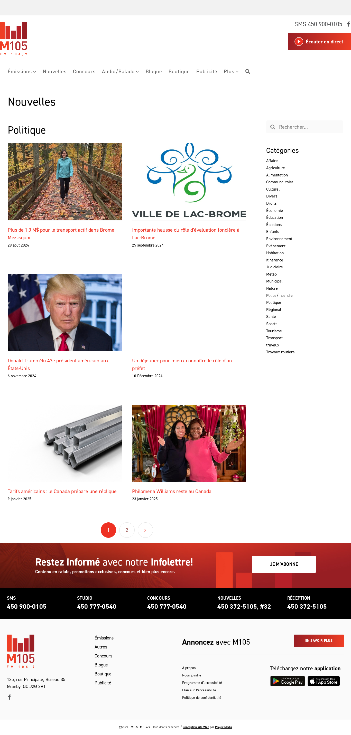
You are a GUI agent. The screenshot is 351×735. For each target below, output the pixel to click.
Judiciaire (274, 267)
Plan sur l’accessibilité (199, 690)
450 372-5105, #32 (244, 606)
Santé (271, 316)
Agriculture (275, 168)
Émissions (104, 638)
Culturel (273, 189)
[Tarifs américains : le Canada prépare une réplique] (65, 443)
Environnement (279, 239)
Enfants (272, 231)
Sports (271, 324)
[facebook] (9, 697)
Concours (103, 656)
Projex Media (223, 727)
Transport (274, 338)
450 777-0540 (96, 606)
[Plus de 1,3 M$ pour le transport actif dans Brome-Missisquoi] (65, 181)
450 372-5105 (307, 606)
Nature (272, 288)
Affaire (272, 160)
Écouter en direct (324, 41)
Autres (101, 647)
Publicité (103, 683)
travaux (272, 345)
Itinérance (274, 260)
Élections (274, 224)
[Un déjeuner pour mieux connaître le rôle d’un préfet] (189, 312)
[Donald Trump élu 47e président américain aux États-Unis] (65, 312)
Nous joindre (191, 675)
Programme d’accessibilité (202, 682)
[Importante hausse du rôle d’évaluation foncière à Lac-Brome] (189, 181)
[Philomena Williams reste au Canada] (189, 443)
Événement (275, 246)
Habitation (275, 253)
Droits (271, 203)
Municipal (274, 281)
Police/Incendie (279, 295)
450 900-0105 (27, 606)
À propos (189, 667)
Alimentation (277, 175)
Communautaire (279, 182)
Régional (273, 309)
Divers (271, 196)
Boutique (103, 674)
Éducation (274, 217)
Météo (271, 274)
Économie (274, 210)
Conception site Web (196, 727)
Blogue (101, 665)
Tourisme (274, 331)
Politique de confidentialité (201, 697)
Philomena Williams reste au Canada (171, 491)
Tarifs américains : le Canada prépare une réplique (62, 491)
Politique (273, 302)
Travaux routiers (280, 352)
